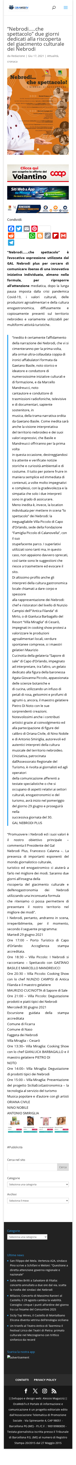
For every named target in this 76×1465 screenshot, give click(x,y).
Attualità (52, 56)
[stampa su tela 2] (38, 1130)
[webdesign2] (38, 198)
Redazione (18, 56)
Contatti (22, 1380)
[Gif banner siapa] (38, 210)
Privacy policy (45, 1380)
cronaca (12, 61)
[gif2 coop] (38, 179)
